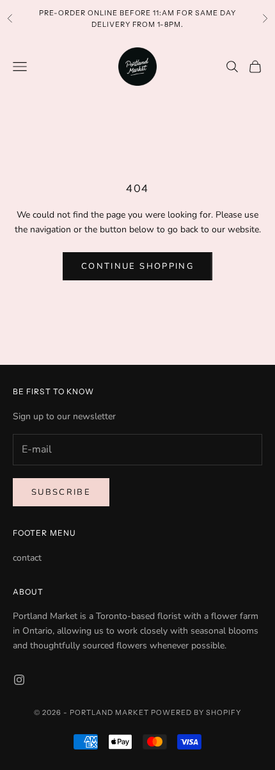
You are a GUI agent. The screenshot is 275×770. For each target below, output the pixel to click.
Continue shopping (137, 266)
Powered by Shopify (196, 712)
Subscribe (61, 492)
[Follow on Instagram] (19, 679)
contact (27, 558)
